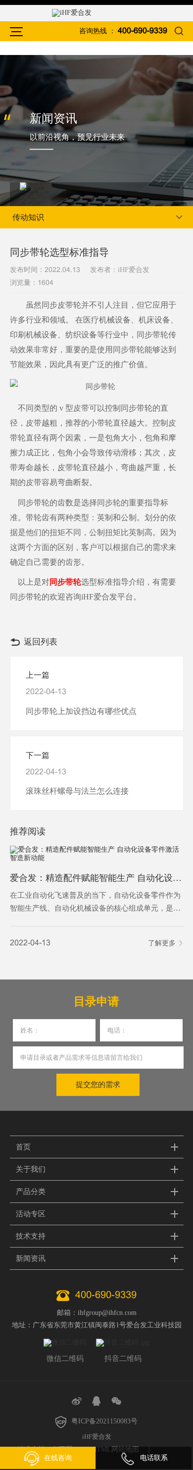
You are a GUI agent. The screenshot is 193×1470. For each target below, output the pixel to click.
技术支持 (31, 1236)
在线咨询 (58, 1458)
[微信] (116, 1401)
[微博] (76, 1401)
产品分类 (31, 1192)
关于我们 (31, 1169)
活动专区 (31, 1214)
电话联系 (154, 1458)
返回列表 (40, 642)
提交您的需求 (98, 1085)
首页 (23, 1147)
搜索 (179, 31)
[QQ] (96, 1401)
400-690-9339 (142, 31)
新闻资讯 (31, 1258)
